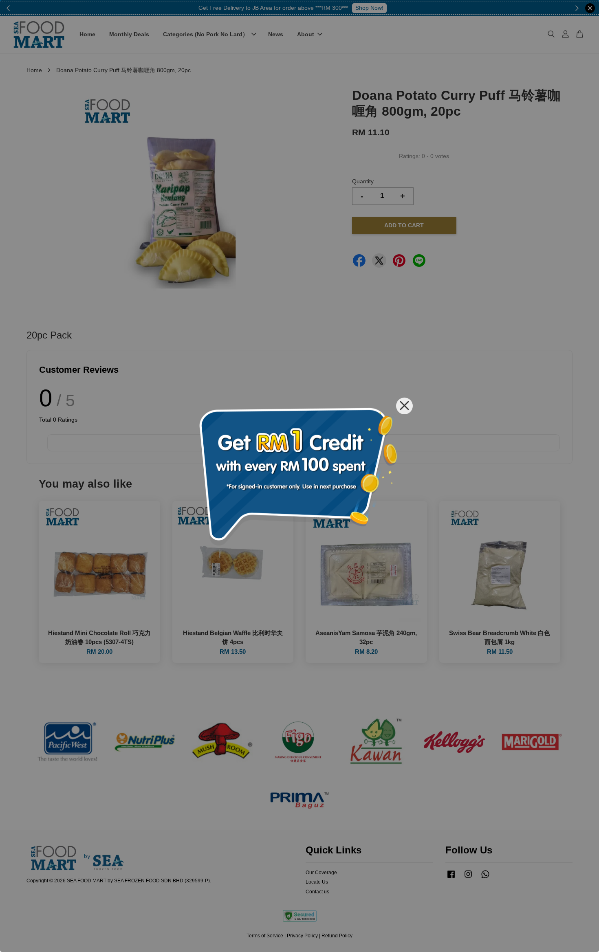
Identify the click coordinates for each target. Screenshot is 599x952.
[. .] (299, 476)
